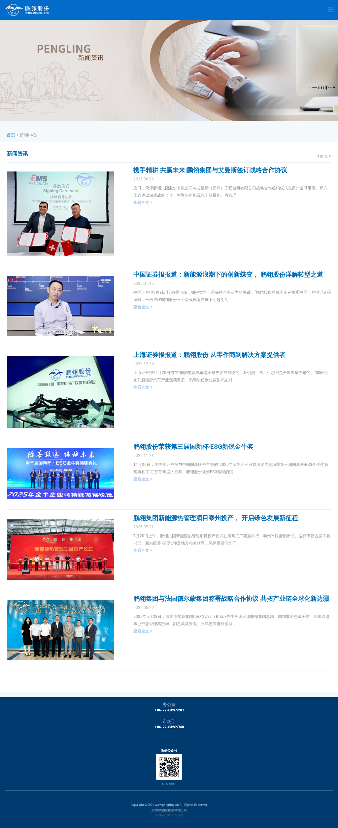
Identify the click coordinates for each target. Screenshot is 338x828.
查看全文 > (142, 202)
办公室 (169, 704)
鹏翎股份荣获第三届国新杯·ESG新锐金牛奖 (193, 446)
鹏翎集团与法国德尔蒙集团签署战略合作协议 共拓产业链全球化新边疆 (231, 598)
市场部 (169, 721)
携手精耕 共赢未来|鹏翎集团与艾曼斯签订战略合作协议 (210, 170)
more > (324, 156)
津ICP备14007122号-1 (169, 815)
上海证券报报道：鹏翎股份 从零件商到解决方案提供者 (209, 354)
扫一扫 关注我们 (169, 784)
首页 (11, 134)
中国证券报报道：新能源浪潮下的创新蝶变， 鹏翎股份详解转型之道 (228, 274)
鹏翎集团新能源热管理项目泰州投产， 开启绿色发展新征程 (215, 518)
